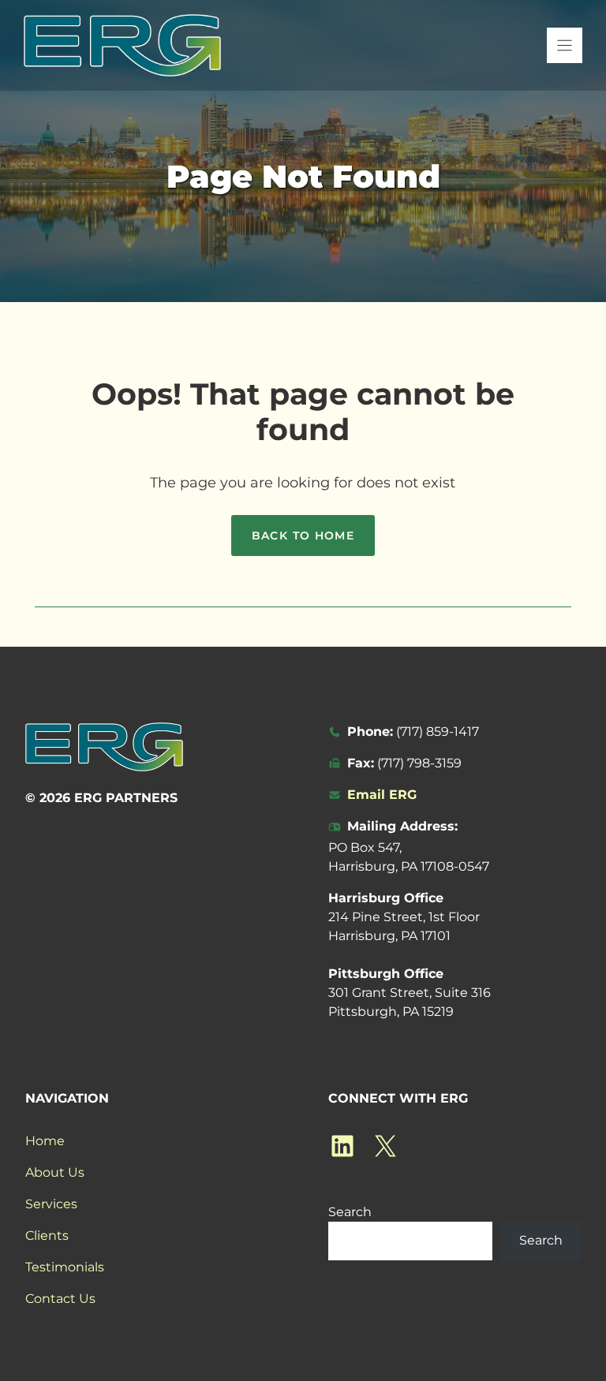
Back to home (303, 535)
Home (45, 1140)
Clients (47, 1235)
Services (51, 1203)
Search (350, 1211)
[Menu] (564, 45)
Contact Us (60, 1298)
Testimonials (64, 1267)
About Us (54, 1172)
